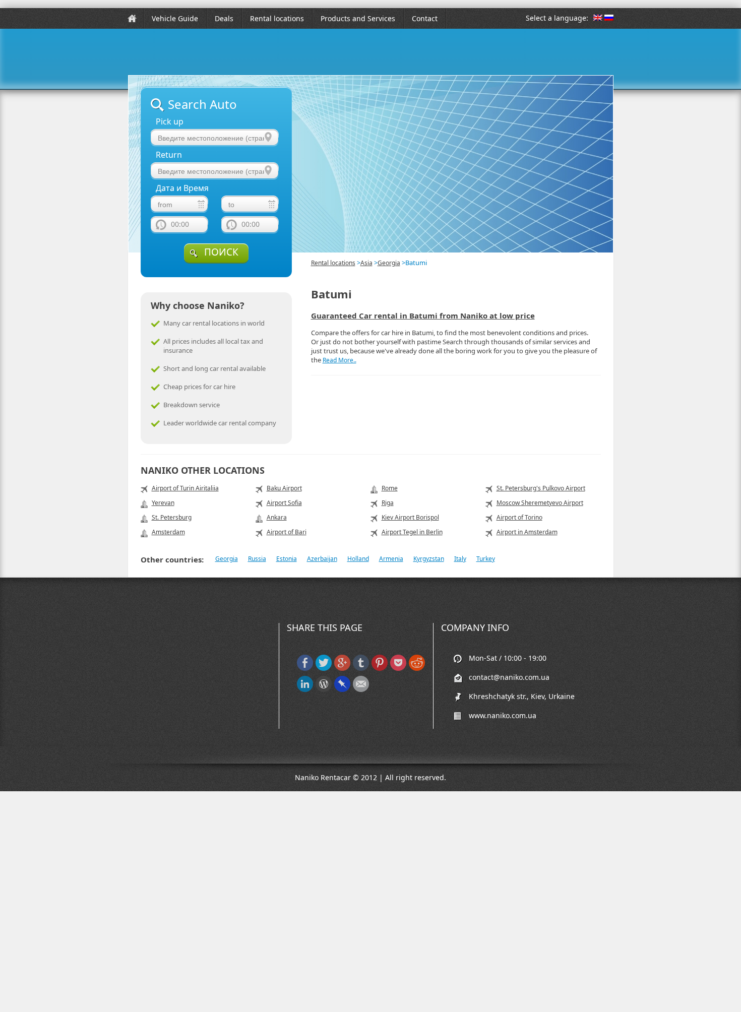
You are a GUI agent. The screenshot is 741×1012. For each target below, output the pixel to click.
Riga (388, 502)
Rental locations (277, 18)
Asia (366, 263)
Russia (257, 558)
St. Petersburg (172, 517)
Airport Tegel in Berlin (412, 532)
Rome (390, 488)
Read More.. (339, 360)
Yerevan (163, 502)
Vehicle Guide (175, 18)
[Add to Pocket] (398, 668)
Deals (224, 18)
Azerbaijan (322, 558)
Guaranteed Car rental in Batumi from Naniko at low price (423, 315)
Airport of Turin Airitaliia (185, 488)
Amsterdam (168, 532)
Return (169, 155)
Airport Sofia (284, 502)
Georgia (389, 263)
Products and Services (358, 18)
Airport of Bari (286, 532)
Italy (460, 558)
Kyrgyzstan (428, 558)
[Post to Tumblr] (361, 668)
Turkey (485, 558)
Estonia (286, 558)
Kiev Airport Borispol (410, 517)
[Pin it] (380, 668)
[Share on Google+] (342, 668)
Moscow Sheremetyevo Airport (540, 502)
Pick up (169, 121)
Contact (425, 18)
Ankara (277, 517)
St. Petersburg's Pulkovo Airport (541, 488)
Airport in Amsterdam (527, 532)
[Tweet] (324, 668)
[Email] (361, 689)
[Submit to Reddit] (417, 668)
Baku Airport (284, 488)
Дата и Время (182, 188)
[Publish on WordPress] (324, 689)
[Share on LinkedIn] (305, 689)
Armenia (391, 558)
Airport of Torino (519, 517)
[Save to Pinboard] (342, 689)
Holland (358, 558)
